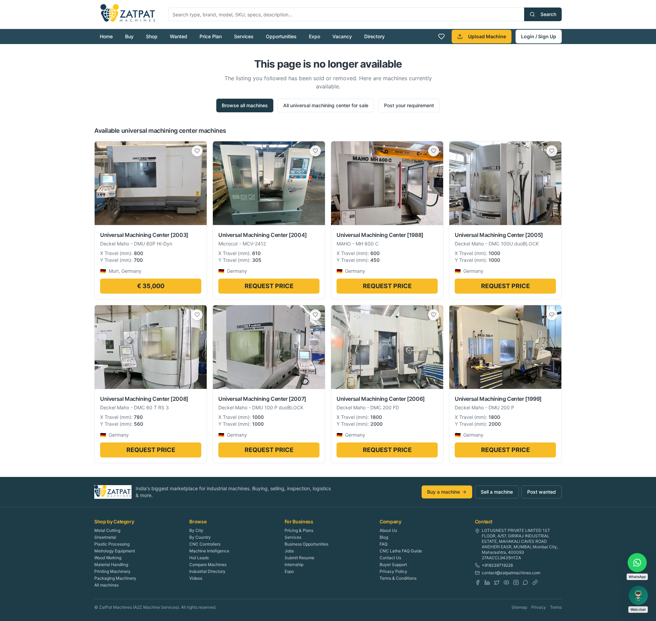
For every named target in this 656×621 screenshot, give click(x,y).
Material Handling (111, 564)
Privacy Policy (393, 571)
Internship (294, 564)
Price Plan (211, 36)
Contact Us (390, 557)
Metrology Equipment (114, 550)
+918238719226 (497, 565)
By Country (200, 537)
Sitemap (519, 607)
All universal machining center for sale (325, 105)
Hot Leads (199, 557)
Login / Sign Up (538, 36)
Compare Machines (208, 564)
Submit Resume (299, 557)
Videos (195, 578)
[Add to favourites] (197, 150)
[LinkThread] (535, 582)
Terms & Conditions (398, 578)
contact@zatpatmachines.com (511, 572)
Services (244, 36)
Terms (556, 607)
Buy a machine (443, 492)
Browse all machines (245, 105)
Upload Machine (487, 36)
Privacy (538, 607)
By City (196, 530)
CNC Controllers (204, 544)
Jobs (289, 550)
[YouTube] (506, 582)
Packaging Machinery (115, 578)
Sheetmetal (105, 537)
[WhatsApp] (525, 582)
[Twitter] (497, 582)
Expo (314, 36)
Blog (384, 537)
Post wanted (541, 492)
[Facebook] (477, 582)
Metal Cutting (107, 530)
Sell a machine (497, 492)
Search (548, 14)
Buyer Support (393, 564)
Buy (129, 36)
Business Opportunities (306, 544)
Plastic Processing (111, 544)
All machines (106, 585)
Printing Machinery (112, 571)
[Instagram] (516, 582)
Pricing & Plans (299, 530)
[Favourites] (441, 36)
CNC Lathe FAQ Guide (401, 550)
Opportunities (281, 36)
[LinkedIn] (487, 582)
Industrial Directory (207, 571)
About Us (388, 530)
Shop (152, 36)
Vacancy (342, 36)
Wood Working (107, 557)
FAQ (383, 544)
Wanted (178, 36)
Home (106, 36)
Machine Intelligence (209, 550)
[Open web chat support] (638, 595)
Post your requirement (409, 105)
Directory (374, 36)
